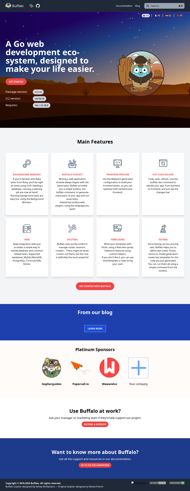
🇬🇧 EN (146, 15)
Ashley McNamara (45, 486)
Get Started (16, 81)
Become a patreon (95, 424)
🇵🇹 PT (179, 15)
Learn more (95, 328)
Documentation (124, 5)
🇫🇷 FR (157, 15)
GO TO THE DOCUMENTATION (95, 465)
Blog (137, 5)
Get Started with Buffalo (95, 286)
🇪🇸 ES (168, 15)
